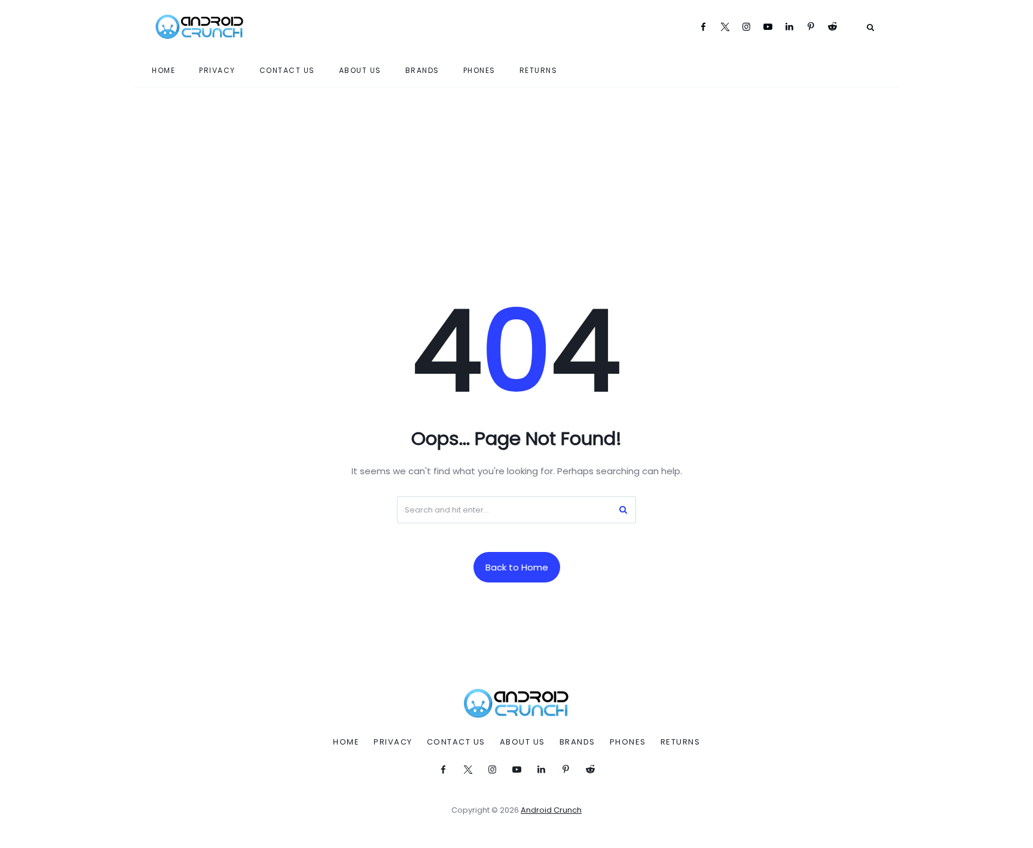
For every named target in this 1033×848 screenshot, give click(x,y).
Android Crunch (551, 810)
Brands (422, 70)
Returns (538, 70)
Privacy (217, 70)
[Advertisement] (516, 177)
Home (163, 70)
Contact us (287, 70)
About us (360, 70)
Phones (479, 70)
